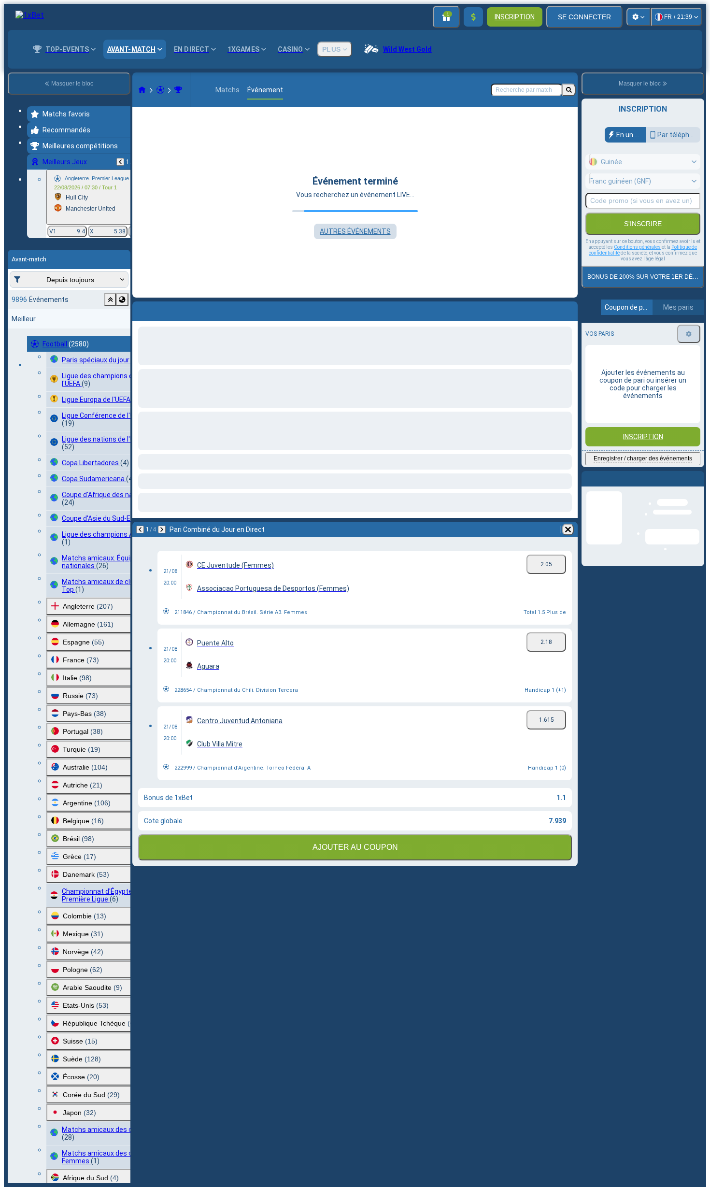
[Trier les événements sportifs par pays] (122, 299)
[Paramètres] (638, 17)
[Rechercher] (569, 90)
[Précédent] (120, 162)
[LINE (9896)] (142, 90)
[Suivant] (165, 309)
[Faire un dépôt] (473, 17)
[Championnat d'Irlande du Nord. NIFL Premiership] (178, 90)
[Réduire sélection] (110, 299)
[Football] (160, 90)
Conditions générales (637, 247)
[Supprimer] (568, 309)
